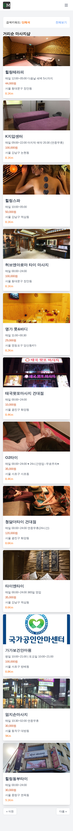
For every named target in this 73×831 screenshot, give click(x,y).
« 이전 (10, 811)
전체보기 (61, 22)
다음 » (63, 811)
